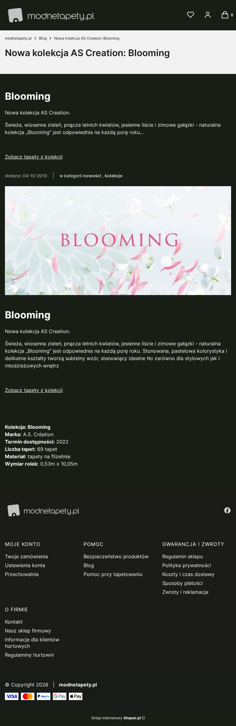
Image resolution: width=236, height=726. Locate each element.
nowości (92, 175)
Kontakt (14, 622)
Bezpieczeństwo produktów (116, 556)
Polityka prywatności (186, 565)
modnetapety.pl (18, 38)
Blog (43, 38)
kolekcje (113, 175)
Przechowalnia (22, 574)
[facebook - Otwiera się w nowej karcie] (227, 510)
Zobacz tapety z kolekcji (34, 157)
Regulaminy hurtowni (29, 655)
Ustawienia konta (25, 565)
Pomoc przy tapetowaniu (113, 574)
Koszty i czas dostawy (188, 574)
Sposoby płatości (182, 583)
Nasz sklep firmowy (28, 631)
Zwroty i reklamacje (185, 592)
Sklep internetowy (116, 718)
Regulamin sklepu (182, 556)
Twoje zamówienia (26, 556)
